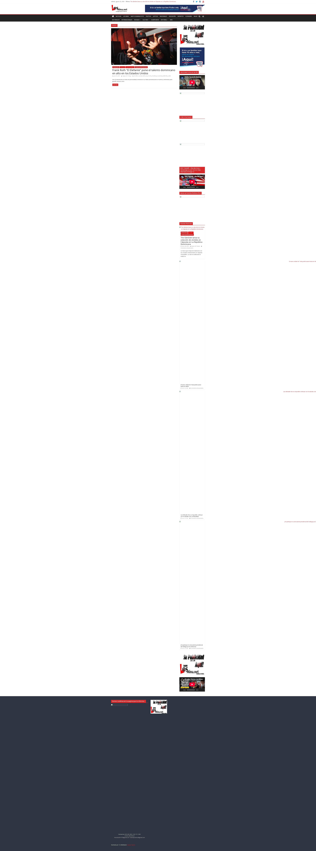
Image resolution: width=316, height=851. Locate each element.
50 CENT (136, 76)
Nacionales (163, 16)
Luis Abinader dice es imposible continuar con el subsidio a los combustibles (192, 515)
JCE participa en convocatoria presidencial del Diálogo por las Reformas (192, 645)
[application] (192, 82)
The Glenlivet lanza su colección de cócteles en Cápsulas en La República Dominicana (153, 1)
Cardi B (140, 76)
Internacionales (127, 20)
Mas (171, 20)
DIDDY (144, 76)
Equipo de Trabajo (127, 76)
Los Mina (126, 16)
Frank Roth (160, 76)
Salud (195, 16)
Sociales (136, 20)
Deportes (181, 16)
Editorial (164, 20)
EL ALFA (149, 76)
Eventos (122, 67)
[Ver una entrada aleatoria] (203, 16)
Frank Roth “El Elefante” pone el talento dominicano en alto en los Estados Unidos (143, 71)
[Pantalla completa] (203, 88)
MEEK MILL (165, 76)
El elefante (154, 76)
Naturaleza (116, 20)
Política (148, 16)
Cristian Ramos (131, 845)
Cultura (145, 20)
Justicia (155, 16)
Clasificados (155, 20)
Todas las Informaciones (141, 67)
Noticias (118, 16)
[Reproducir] (181, 88)
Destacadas (116, 67)
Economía (188, 16)
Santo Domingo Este (137, 16)
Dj (146, 76)
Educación (172, 16)
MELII (169, 76)
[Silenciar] (200, 88)
